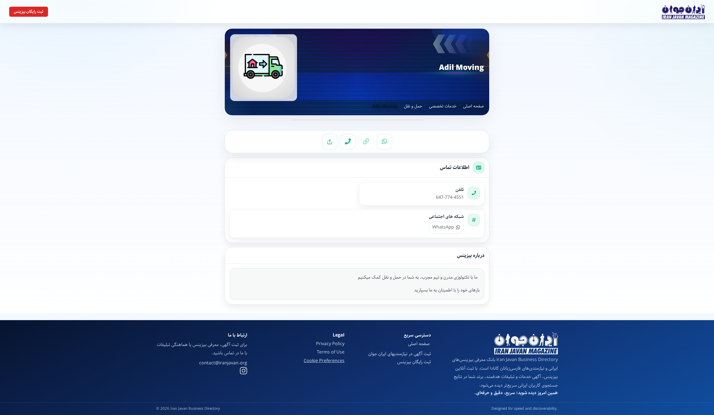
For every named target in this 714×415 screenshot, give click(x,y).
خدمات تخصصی (443, 106)
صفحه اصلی (473, 106)
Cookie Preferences (324, 361)
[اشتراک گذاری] (329, 141)
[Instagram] (243, 371)
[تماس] (348, 141)
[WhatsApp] (384, 141)
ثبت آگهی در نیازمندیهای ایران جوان (399, 354)
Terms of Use (330, 352)
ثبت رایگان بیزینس (29, 11)
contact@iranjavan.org (223, 363)
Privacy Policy (330, 344)
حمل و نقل (413, 106)
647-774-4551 (450, 197)
